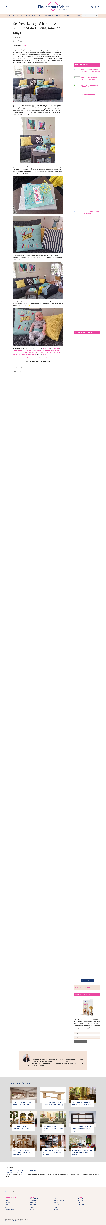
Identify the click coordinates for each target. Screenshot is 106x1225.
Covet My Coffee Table (59, 1200)
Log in (19, 1220)
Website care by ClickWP (11, 1220)
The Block (56, 1204)
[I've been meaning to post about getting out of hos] (96, 439)
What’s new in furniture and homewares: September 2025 (53, 1128)
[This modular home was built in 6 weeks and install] (96, 575)
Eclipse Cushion (31, 350)
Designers (32, 1209)
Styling (31, 1207)
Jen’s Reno (33, 1200)
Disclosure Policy (9, 1209)
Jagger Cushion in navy (19, 350)
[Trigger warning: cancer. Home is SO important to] (87, 690)
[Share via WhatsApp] (18, 41)
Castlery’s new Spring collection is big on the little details (21, 1152)
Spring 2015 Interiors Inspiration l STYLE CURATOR (21, 1170)
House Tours (33, 1202)
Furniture (56, 1207)
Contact (7, 1200)
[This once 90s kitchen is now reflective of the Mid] (96, 909)
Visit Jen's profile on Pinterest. (83, 987)
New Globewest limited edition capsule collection (81, 1103)
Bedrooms (56, 1199)
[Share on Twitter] (23, 41)
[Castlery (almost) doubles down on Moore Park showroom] (23, 1087)
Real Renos (33, 1204)
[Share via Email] (21, 41)
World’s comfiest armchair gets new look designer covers (82, 1152)
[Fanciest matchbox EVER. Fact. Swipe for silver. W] (87, 864)
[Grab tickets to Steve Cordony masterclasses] (23, 1111)
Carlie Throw (41, 350)
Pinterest (80, 1202)
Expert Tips (56, 1202)
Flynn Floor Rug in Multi (49, 354)
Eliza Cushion (46, 348)
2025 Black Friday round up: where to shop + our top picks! (53, 1104)
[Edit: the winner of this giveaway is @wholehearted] (78, 632)
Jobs (6, 1206)
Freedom (23, 45)
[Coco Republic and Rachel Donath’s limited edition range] (82, 1111)
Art (54, 1206)
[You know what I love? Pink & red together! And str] (78, 867)
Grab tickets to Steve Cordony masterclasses (21, 1127)
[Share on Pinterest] (16, 41)
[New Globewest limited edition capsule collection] (82, 1087)
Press (6, 1204)
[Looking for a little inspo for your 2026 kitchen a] (87, 361)
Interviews (32, 1206)
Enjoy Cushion (55, 348)
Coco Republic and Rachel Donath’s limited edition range (82, 1128)
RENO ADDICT (34, 1199)
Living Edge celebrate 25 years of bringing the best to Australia (52, 1152)
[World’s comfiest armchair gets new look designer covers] (82, 1135)
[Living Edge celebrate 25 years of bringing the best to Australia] (53, 1135)
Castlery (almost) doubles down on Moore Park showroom (22, 1104)
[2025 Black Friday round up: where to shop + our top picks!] (53, 1087)
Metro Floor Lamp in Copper (29, 354)
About (6, 1199)
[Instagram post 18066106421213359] (78, 340)
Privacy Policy (8, 1207)
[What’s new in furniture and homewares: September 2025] (53, 1111)
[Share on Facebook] (13, 41)
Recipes (56, 1209)
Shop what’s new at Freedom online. (37, 358)
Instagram (80, 1200)
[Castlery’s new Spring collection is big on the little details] (23, 1135)
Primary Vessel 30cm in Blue (45, 352)
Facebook (80, 1199)
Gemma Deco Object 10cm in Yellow (27, 352)
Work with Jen (8, 1202)
